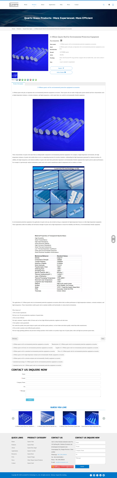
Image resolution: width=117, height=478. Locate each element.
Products (34, 4)
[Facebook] (91, 475)
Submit (30, 399)
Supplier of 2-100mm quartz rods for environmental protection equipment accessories (77, 347)
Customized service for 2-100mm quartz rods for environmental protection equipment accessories (37, 365)
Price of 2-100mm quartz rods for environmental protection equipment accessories (78, 351)
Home (25, 4)
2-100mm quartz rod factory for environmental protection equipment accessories (33, 347)
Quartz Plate (30, 444)
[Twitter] (97, 475)
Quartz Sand (30, 463)
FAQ (61, 4)
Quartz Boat (30, 454)
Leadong (64, 475)
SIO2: (51, 55)
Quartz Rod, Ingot (32, 447)
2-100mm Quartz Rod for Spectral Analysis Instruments (33, 426)
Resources (14, 454)
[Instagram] (104, 475)
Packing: (52, 58)
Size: (51, 62)
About (42, 4)
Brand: (52, 52)
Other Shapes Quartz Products (35, 460)
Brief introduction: (53, 48)
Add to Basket (60, 72)
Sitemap (53, 475)
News (68, 4)
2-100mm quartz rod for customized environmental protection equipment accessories (34, 351)
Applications (52, 4)
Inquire (60, 68)
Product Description (18, 84)
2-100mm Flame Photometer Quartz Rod (55, 426)
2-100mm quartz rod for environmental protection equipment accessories (31, 344)
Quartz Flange (31, 457)
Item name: (53, 44)
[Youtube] (100, 475)
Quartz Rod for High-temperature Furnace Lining (77, 426)
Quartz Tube (30, 441)
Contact (76, 4)
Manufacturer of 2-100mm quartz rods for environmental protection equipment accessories (74, 344)
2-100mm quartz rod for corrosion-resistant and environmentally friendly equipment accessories (36, 358)
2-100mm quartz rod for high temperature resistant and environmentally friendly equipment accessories (38, 354)
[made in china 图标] (62, 466)
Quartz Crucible (31, 451)
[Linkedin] (94, 475)
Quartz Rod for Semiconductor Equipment (99, 426)
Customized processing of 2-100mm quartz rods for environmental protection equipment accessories (38, 361)
